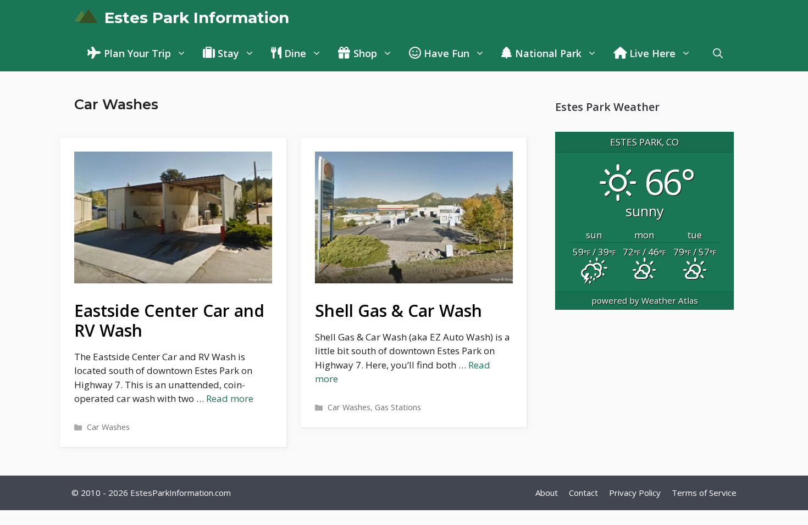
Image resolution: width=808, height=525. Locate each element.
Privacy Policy (635, 492)
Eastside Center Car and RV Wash (169, 320)
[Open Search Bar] (718, 53)
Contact (583, 492)
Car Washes (108, 427)
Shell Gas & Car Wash (398, 310)
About (546, 492)
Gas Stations (398, 407)
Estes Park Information (196, 17)
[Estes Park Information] (86, 18)
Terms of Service (704, 492)
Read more (229, 398)
